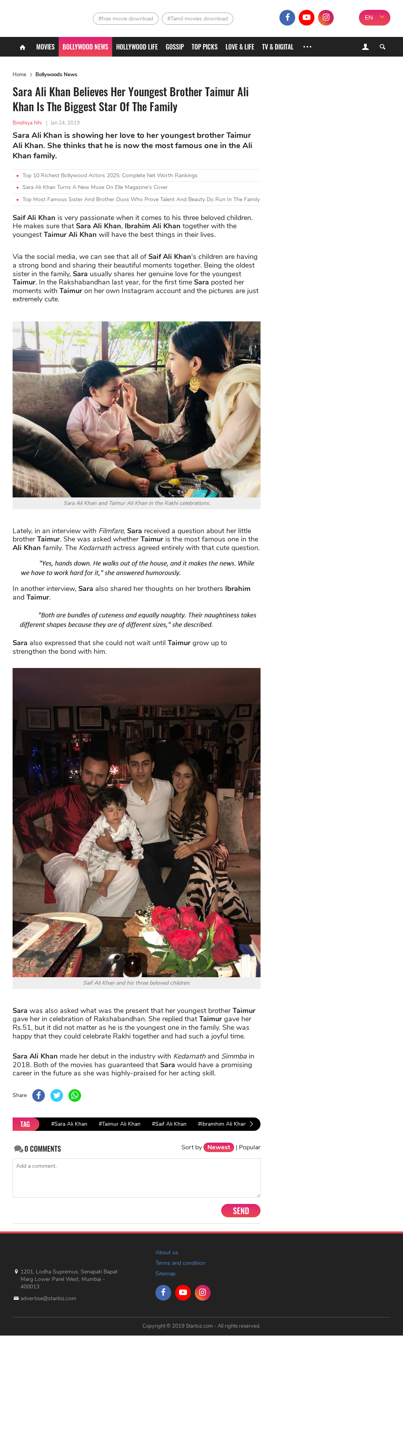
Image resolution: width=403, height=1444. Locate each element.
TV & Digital (278, 46)
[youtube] (306, 18)
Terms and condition (180, 1263)
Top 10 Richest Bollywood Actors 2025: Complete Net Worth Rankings (110, 175)
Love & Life (240, 46)
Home (19, 74)
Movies (45, 46)
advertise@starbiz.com (48, 1298)
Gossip (175, 46)
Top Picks (205, 46)
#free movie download (125, 18)
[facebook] (287, 18)
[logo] (32, 16)
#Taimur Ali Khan (119, 1124)
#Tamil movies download (197, 18)
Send (241, 1210)
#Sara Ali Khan (69, 1124)
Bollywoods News (56, 74)
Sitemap (165, 1273)
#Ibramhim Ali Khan (222, 1124)
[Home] (22, 47)
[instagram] (326, 18)
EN (369, 17)
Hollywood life (137, 46)
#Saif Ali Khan (169, 1124)
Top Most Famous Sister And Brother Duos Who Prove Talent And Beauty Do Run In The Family (141, 199)
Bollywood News (85, 46)
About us (166, 1252)
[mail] (345, 18)
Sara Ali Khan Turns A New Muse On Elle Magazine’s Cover (95, 187)
